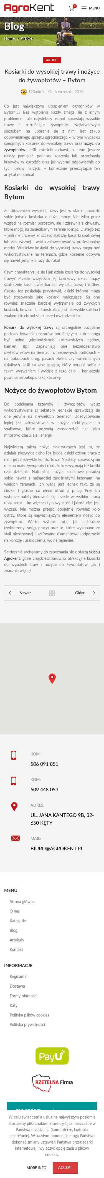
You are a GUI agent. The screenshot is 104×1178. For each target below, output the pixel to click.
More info (37, 1168)
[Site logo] (29, 8)
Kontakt (16, 950)
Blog (13, 931)
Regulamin (18, 977)
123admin (36, 92)
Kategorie (18, 921)
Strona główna (22, 902)
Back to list (52, 593)
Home (9, 39)
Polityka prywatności (27, 1025)
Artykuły (17, 940)
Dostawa (17, 986)
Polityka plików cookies (29, 1015)
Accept (65, 1168)
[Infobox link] (55, 759)
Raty (13, 1006)
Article (26, 39)
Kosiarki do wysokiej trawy (29, 328)
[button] (52, 679)
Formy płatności (23, 996)
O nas (15, 911)
